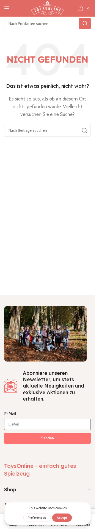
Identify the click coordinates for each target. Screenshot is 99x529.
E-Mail (10, 413)
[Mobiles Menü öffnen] (6, 8)
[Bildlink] (45, 333)
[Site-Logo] (47, 8)
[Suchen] (85, 23)
